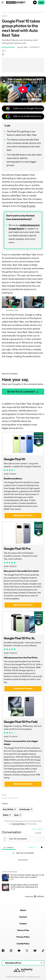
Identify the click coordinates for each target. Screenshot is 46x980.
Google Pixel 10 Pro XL (19, 638)
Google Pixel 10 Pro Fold (20, 722)
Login (41, 2)
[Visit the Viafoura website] (39, 896)
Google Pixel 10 (14, 459)
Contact (23, 917)
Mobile (4, 16)
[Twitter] (27, 950)
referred (25, 225)
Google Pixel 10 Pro (17, 549)
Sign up (40, 829)
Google (4, 798)
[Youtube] (19, 950)
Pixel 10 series (28, 206)
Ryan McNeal (9, 47)
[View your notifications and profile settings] (41, 847)
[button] (23, 2)
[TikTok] (43, 950)
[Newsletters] (35, 950)
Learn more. (40, 12)
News (4, 795)
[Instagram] (11, 950)
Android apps (25, 809)
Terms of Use (23, 930)
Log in (34, 829)
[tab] (9, 847)
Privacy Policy (23, 937)
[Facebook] (3, 950)
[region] (23, 863)
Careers (23, 923)
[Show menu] (2, 2)
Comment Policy (18, 824)
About (23, 910)
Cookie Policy (23, 943)
